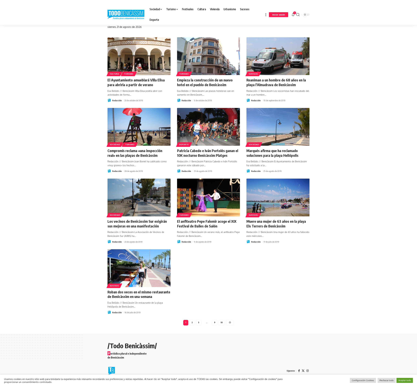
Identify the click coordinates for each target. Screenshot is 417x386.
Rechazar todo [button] (387, 380)
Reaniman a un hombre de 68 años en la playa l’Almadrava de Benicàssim (276, 82)
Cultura (114, 74)
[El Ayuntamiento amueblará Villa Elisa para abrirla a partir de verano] (139, 56)
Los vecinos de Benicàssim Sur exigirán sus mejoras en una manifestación (137, 223)
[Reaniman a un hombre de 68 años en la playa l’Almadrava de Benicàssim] (277, 56)
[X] (303, 371)
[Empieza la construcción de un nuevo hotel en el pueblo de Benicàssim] (208, 56)
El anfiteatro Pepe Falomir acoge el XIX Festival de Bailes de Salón (207, 223)
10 (222, 322)
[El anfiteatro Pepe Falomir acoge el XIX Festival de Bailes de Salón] (208, 197)
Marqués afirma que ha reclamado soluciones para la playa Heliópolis (272, 153)
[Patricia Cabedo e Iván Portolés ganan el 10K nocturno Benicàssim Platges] (208, 127)
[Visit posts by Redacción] (109, 100)
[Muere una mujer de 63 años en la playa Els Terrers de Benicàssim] (277, 197)
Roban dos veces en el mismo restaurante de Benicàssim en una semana (139, 294)
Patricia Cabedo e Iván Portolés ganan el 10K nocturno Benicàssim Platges (207, 153)
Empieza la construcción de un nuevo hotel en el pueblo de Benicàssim (205, 82)
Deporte (184, 144)
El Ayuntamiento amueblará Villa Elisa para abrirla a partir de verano (136, 82)
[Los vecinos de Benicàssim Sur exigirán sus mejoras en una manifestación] (139, 197)
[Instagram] (307, 371)
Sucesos (253, 74)
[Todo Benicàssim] (126, 15)
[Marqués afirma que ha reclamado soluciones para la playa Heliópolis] (277, 127)
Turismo (128, 74)
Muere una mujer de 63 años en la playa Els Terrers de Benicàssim (276, 223)
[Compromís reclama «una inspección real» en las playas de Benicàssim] (139, 127)
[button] (266, 14)
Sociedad (115, 144)
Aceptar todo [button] (404, 380)
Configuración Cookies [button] (363, 380)
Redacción (117, 100)
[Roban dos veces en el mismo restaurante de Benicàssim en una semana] (139, 268)
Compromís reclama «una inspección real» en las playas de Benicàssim (135, 153)
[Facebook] (299, 371)
